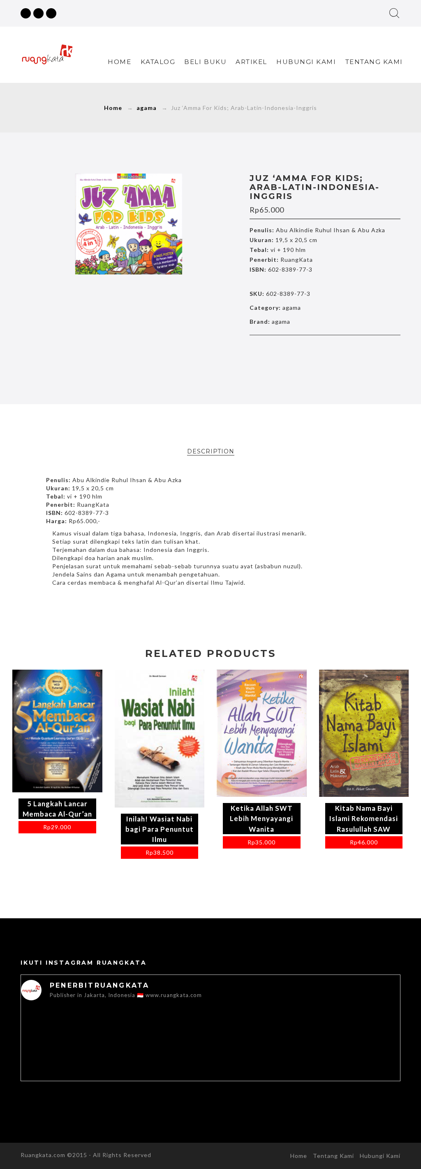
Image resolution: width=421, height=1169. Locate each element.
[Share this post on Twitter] (307, 351)
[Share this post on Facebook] (290, 351)
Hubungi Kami (306, 62)
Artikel (251, 62)
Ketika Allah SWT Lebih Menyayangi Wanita (261, 818)
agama (146, 107)
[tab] (211, 451)
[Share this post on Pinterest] (342, 351)
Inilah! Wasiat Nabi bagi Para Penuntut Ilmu (159, 829)
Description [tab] (210, 451)
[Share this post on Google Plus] (324, 351)
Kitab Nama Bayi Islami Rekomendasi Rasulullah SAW (363, 818)
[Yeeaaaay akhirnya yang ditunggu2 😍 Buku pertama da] (58, 1074)
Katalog (158, 62)
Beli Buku (205, 62)
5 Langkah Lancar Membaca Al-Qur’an (57, 808)
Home (119, 62)
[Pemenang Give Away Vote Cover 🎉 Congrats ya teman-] (362, 1059)
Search (394, 13)
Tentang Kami (374, 62)
